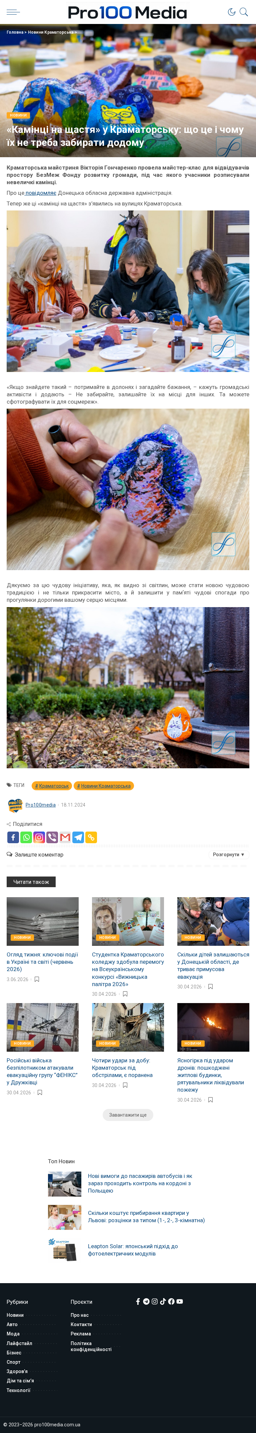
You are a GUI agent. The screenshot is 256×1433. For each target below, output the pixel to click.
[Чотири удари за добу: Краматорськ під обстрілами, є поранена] (128, 1027)
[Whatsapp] (26, 837)
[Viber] (52, 837)
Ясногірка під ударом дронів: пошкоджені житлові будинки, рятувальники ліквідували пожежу (210, 1075)
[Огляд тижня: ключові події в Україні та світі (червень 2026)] (43, 921)
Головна (15, 32)
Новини (18, 115)
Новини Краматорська (51, 32)
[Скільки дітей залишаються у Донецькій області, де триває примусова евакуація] (213, 921)
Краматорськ (54, 786)
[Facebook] (13, 837)
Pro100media (41, 805)
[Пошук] (242, 12)
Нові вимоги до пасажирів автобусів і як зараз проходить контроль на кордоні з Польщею (140, 1183)
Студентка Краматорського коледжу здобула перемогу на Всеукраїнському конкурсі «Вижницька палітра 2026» (128, 969)
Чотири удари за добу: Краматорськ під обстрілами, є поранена (122, 1067)
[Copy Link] (91, 837)
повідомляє (40, 192)
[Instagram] (39, 837)
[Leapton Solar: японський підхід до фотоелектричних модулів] (64, 1250)
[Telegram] (78, 837)
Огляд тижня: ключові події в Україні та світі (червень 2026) (42, 961)
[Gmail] (65, 837)
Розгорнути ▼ (229, 854)
